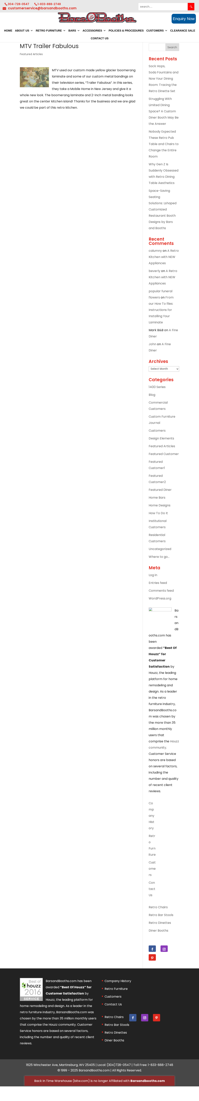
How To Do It (158, 513)
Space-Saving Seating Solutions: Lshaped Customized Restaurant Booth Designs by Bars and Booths (163, 209)
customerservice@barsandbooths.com (42, 8)
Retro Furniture (49, 30)
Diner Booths (158, 930)
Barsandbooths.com (147, 1081)
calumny (155, 250)
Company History (151, 815)
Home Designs (159, 505)
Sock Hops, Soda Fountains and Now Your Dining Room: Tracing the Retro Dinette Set (163, 78)
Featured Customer (164, 454)
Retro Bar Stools (161, 915)
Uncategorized (160, 549)
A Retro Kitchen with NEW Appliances (164, 256)
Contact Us (99, 38)
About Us (22, 30)
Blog (152, 395)
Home (8, 30)
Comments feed (161, 590)
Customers (155, 30)
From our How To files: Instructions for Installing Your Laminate (161, 310)
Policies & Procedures (126, 30)
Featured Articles (31, 54)
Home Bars (157, 497)
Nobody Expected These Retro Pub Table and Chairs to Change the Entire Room (164, 144)
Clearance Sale (182, 30)
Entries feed (158, 583)
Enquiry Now (184, 19)
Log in (153, 575)
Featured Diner (160, 490)
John (152, 344)
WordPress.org (160, 598)
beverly (154, 271)
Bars (72, 30)
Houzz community (62, 1024)
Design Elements (161, 438)
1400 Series (157, 387)
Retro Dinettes (160, 923)
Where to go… (159, 556)
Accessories (92, 30)
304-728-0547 (18, 4)
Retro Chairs (158, 907)
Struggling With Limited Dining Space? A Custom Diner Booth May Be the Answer (164, 111)
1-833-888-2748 (49, 4)
